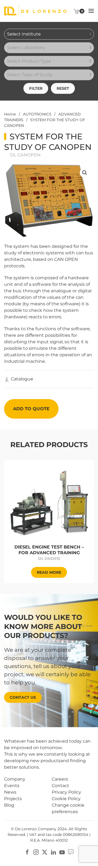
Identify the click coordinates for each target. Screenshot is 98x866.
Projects (13, 798)
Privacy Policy (66, 792)
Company (14, 779)
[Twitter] (45, 851)
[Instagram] (36, 851)
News (10, 792)
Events (11, 785)
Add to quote (31, 408)
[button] (91, 11)
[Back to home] (35, 11)
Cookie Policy (66, 798)
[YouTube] (62, 851)
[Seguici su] (71, 851)
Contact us (23, 697)
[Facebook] (27, 851)
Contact (60, 785)
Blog (9, 805)
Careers (60, 779)
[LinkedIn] (53, 851)
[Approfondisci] (49, 502)
